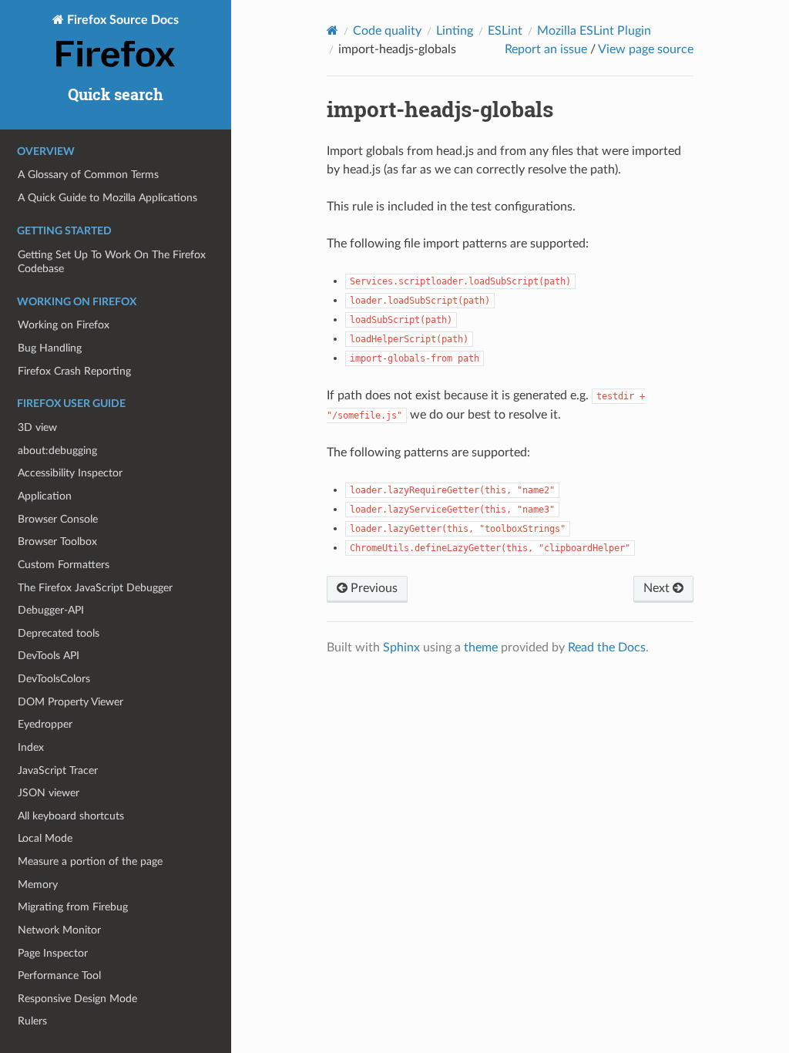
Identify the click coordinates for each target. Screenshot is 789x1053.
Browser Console (58, 519)
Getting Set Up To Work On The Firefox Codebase (112, 261)
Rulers (32, 1021)
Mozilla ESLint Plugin (594, 31)
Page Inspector (53, 953)
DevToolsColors (54, 679)
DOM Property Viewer (70, 702)
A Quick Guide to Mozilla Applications (107, 198)
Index (31, 747)
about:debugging (57, 450)
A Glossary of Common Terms (88, 174)
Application (45, 496)
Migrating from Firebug (73, 907)
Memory (38, 884)
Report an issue (546, 49)
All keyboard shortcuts (71, 816)
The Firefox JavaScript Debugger (95, 588)
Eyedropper (45, 724)
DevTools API (48, 655)
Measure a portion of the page (90, 861)
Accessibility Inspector (70, 473)
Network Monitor (59, 930)
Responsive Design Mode (77, 998)
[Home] (332, 30)
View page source (645, 49)
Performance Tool (59, 975)
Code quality (387, 31)
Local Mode (45, 838)
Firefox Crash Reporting (74, 371)
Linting (454, 31)
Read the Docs (607, 647)
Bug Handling (50, 348)
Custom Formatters (63, 564)
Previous (372, 588)
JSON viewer (48, 793)
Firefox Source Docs (121, 20)
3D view (37, 427)
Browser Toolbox (57, 541)
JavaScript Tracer (58, 770)
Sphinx (401, 647)
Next (658, 588)
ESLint (505, 31)
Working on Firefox (63, 325)
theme (481, 647)
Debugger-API (51, 610)
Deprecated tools (58, 633)
